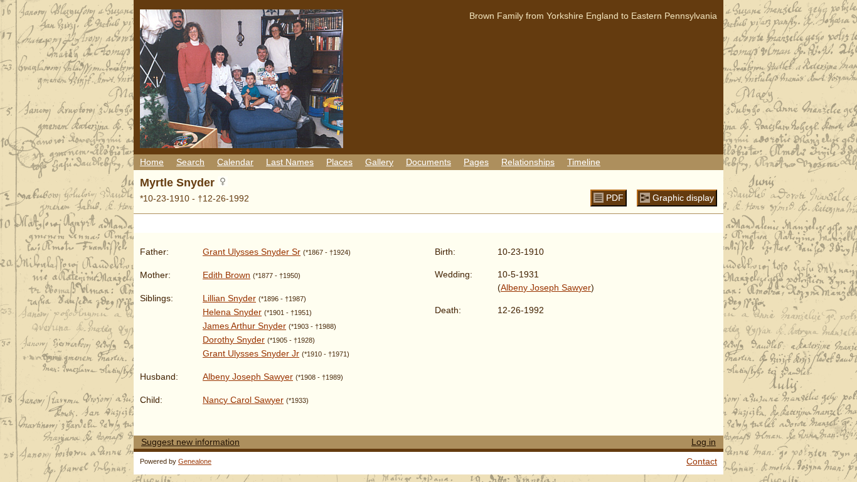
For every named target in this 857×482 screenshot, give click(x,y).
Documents (428, 162)
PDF (615, 198)
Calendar (235, 162)
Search (190, 162)
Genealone (194, 461)
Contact (701, 461)
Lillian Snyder (229, 298)
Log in (703, 442)
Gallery (379, 162)
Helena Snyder (232, 312)
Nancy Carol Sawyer (243, 400)
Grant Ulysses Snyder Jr (251, 353)
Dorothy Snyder (234, 340)
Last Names (290, 162)
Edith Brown (226, 275)
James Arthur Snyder (244, 326)
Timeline (583, 162)
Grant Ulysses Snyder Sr (252, 252)
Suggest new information (190, 442)
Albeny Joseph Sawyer (248, 377)
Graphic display (683, 198)
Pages (476, 162)
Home (152, 162)
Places (339, 162)
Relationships (528, 162)
